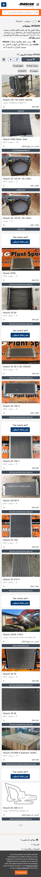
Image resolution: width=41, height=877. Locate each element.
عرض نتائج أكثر (34, 37)
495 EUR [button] (35, 720)
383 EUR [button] (35, 760)
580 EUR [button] (35, 107)
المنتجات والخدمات (31, 849)
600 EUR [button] (35, 468)
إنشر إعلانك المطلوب (20, 242)
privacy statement (23, 868)
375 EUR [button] (35, 280)
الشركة (36, 845)
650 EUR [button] (35, 547)
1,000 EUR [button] (34, 186)
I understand (21, 872)
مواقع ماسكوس (29, 840)
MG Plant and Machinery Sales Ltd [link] (20, 284)
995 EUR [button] (35, 508)
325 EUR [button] (35, 374)
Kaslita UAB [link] (21, 229)
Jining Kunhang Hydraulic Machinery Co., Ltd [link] (21, 764)
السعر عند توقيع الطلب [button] (30, 146)
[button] (31, 59)
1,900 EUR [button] (34, 225)
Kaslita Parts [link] (21, 190)
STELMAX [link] (21, 111)
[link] (21, 86)
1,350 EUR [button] (34, 586)
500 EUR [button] (35, 681)
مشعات (27, 21)
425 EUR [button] (35, 320)
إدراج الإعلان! (3, 4)
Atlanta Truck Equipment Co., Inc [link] (21, 819)
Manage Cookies (32, 866)
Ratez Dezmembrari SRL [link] (21, 645)
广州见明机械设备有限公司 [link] (21, 150)
